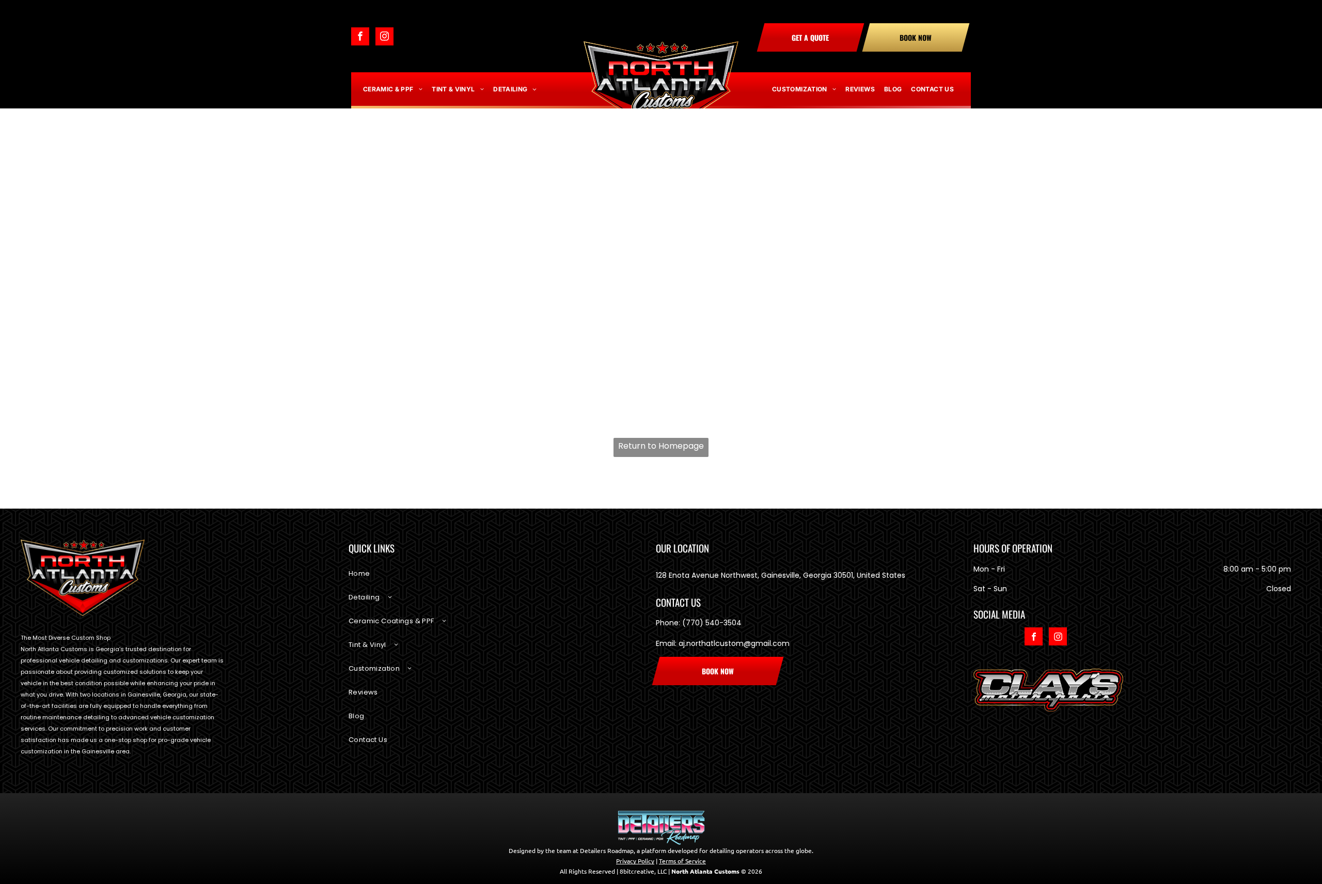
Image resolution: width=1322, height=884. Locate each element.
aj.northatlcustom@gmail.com (734, 643)
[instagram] (384, 37)
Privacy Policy (635, 861)
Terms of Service (682, 861)
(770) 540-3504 (712, 623)
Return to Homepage (661, 446)
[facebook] (360, 37)
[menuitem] (392, 89)
